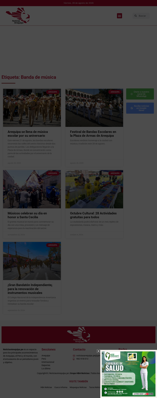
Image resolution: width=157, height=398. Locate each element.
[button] (98, 351)
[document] (78, 199)
